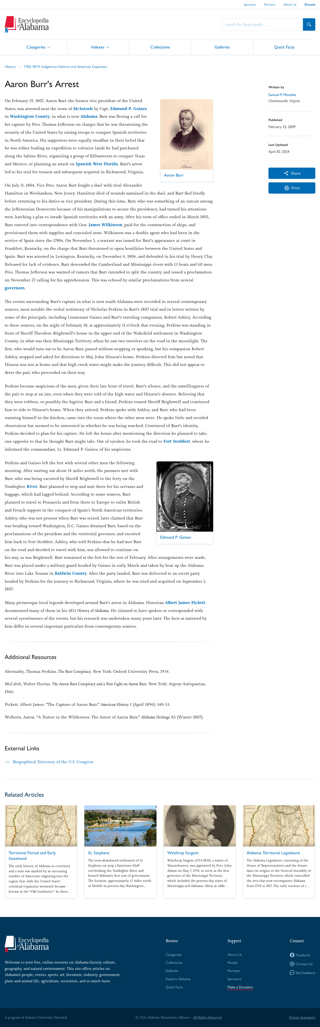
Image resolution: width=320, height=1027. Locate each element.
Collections (160, 46)
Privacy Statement (302, 1017)
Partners (269, 4)
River (31, 486)
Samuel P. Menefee (282, 94)
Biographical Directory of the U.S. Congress (53, 762)
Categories (35, 46)
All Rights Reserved (207, 1017)
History (10, 66)
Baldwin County (71, 573)
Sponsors (250, 4)
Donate (310, 5)
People (232, 962)
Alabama (88, 116)
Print (295, 188)
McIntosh (83, 108)
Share (295, 173)
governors (15, 288)
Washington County (30, 116)
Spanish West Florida (97, 164)
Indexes (97, 46)
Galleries (222, 46)
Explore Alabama (178, 978)
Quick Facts (284, 46)
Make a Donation (240, 987)
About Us (289, 4)
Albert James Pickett (185, 602)
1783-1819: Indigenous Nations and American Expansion (65, 66)
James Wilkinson (105, 225)
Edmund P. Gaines (128, 108)
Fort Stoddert (176, 441)
